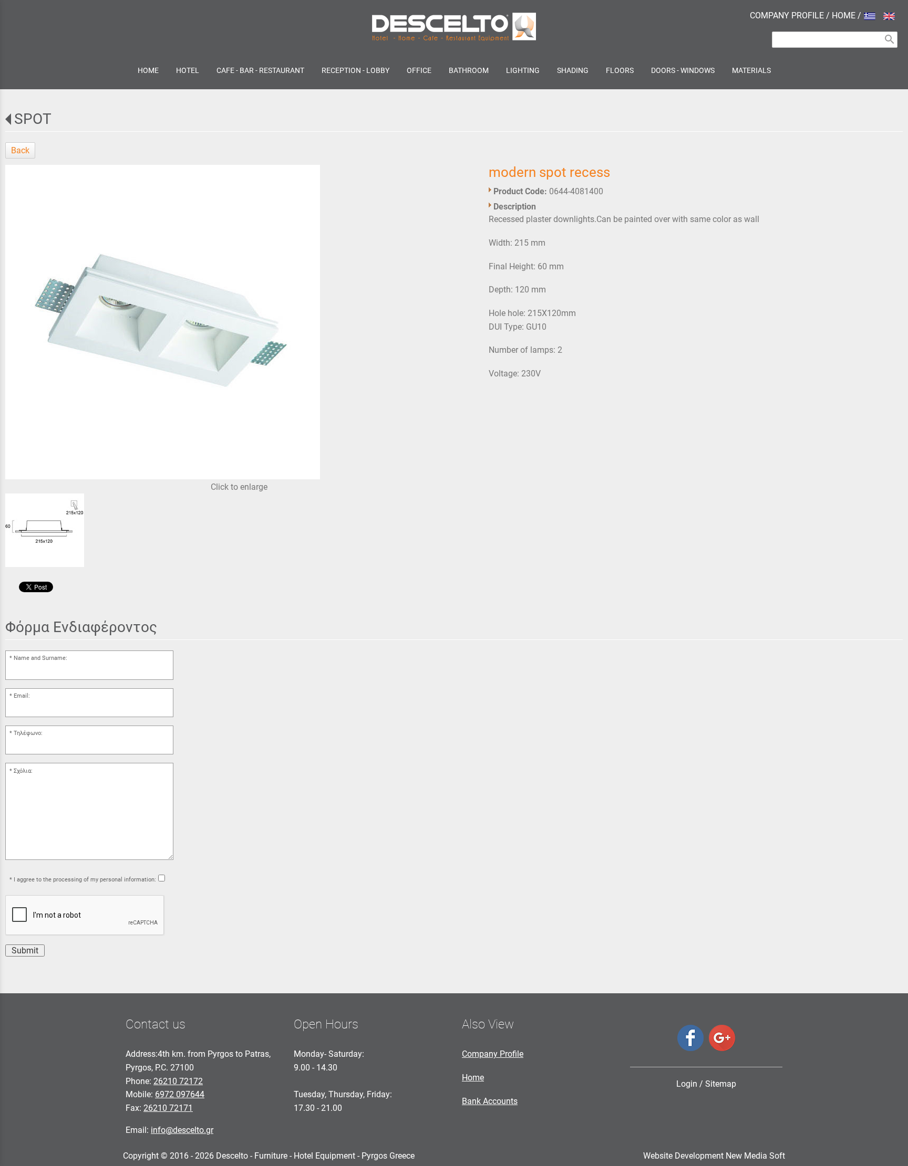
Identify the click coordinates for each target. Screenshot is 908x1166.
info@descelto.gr (182, 1130)
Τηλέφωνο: (28, 733)
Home (473, 1078)
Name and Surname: (40, 658)
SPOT (32, 119)
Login (686, 1084)
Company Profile (492, 1054)
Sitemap (720, 1084)
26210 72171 (168, 1108)
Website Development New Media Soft (714, 1156)
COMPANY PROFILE (787, 15)
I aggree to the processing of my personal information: (85, 879)
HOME (843, 15)
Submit (25, 950)
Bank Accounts (490, 1101)
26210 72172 (178, 1081)
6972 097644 (179, 1094)
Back (20, 150)
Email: (22, 695)
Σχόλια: (23, 771)
